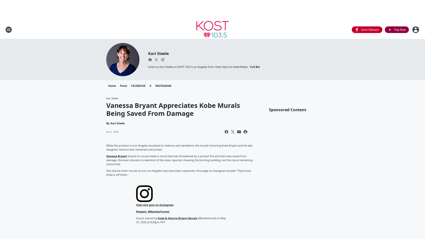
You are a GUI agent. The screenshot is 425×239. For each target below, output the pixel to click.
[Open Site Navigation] (8, 29)
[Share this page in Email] (239, 131)
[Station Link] (212, 29)
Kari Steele (158, 53)
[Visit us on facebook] (150, 60)
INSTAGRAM (163, 86)
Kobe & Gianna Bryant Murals (177, 218)
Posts (123, 86)
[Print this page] (245, 131)
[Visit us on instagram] (163, 60)
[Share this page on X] (232, 131)
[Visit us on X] (156, 60)
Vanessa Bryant (116, 156)
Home (112, 86)
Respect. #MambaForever (153, 211)
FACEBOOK (138, 86)
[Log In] (416, 29)
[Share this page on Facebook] (226, 131)
